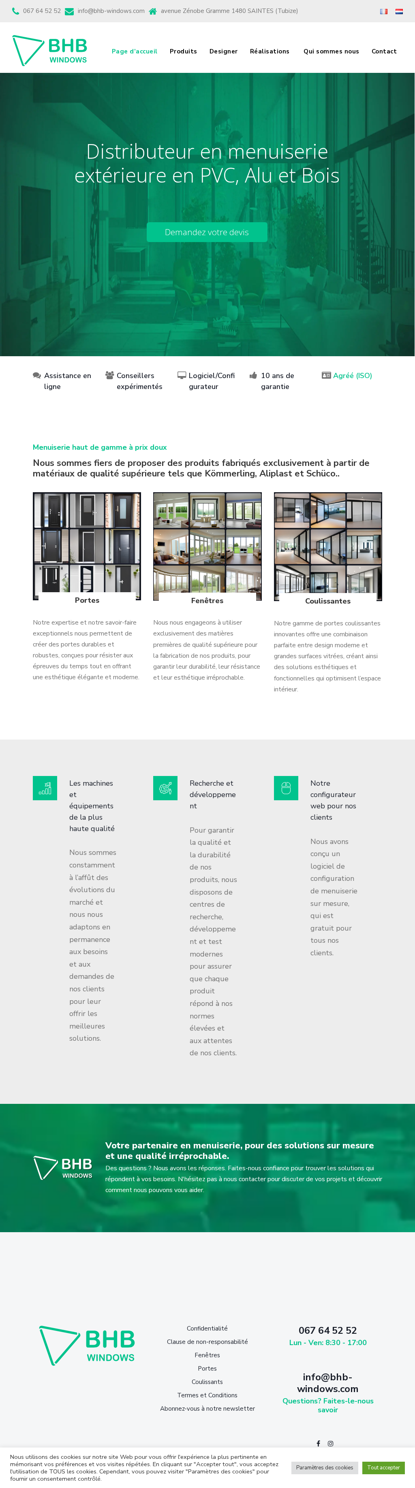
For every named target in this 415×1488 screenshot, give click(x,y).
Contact (384, 51)
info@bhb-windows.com (111, 11)
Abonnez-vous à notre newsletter (207, 1409)
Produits (183, 51)
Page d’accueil (135, 51)
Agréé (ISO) (352, 376)
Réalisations (271, 51)
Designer (224, 51)
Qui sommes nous (331, 51)
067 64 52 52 (42, 11)
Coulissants (207, 1382)
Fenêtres (207, 1355)
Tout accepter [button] (383, 1467)
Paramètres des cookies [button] (324, 1467)
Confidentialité (207, 1328)
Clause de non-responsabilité (207, 1342)
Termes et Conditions (207, 1395)
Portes (207, 1369)
